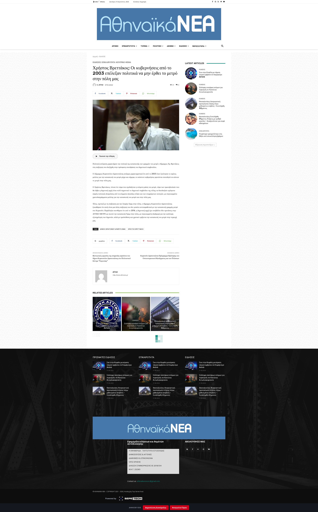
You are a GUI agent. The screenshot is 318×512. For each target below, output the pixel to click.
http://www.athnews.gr (120, 275)
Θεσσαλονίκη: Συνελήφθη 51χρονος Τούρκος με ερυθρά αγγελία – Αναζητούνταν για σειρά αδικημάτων (212, 119)
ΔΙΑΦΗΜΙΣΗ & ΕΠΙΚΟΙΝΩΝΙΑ (141, 458)
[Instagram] (215, 1)
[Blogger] (187, 449)
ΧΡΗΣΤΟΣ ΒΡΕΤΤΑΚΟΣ (136, 229)
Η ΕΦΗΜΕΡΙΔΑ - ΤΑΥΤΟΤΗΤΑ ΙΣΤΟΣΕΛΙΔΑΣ (146, 450)
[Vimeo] (221, 1)
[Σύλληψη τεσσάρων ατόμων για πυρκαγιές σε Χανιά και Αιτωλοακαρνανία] (136, 314)
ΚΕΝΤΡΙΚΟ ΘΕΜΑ (123, 62)
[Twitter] (218, 1)
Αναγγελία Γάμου (179, 508)
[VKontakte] (209, 449)
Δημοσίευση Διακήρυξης (155, 508)
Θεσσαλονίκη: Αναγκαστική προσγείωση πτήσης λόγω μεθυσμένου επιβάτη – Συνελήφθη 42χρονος (165, 324)
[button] (222, 46)
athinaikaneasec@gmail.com (148, 481)
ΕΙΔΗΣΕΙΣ (102, 56)
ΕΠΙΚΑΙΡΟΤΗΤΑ (108, 62)
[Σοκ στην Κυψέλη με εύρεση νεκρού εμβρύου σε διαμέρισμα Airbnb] (107, 314)
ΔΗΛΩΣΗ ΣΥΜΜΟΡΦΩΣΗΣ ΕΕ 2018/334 (145, 465)
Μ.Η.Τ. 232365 (134, 469)
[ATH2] (95, 85)
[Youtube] (223, 1)
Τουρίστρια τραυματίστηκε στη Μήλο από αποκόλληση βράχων (211, 135)
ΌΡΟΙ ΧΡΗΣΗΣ (135, 462)
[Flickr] (198, 449)
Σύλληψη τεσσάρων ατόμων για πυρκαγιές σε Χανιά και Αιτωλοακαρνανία (136, 325)
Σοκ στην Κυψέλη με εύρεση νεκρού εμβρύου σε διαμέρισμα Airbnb (106, 325)
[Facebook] (212, 1)
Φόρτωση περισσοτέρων (204, 145)
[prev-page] (94, 335)
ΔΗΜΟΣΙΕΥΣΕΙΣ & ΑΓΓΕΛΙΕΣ (140, 454)
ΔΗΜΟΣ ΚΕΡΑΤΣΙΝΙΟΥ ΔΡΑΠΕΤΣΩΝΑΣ (113, 229)
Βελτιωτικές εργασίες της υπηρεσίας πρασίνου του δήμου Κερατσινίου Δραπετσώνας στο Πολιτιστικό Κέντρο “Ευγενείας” (112, 258)
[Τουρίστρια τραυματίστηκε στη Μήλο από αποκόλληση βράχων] (191, 134)
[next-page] (98, 335)
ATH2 (101, 85)
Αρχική (95, 56)
